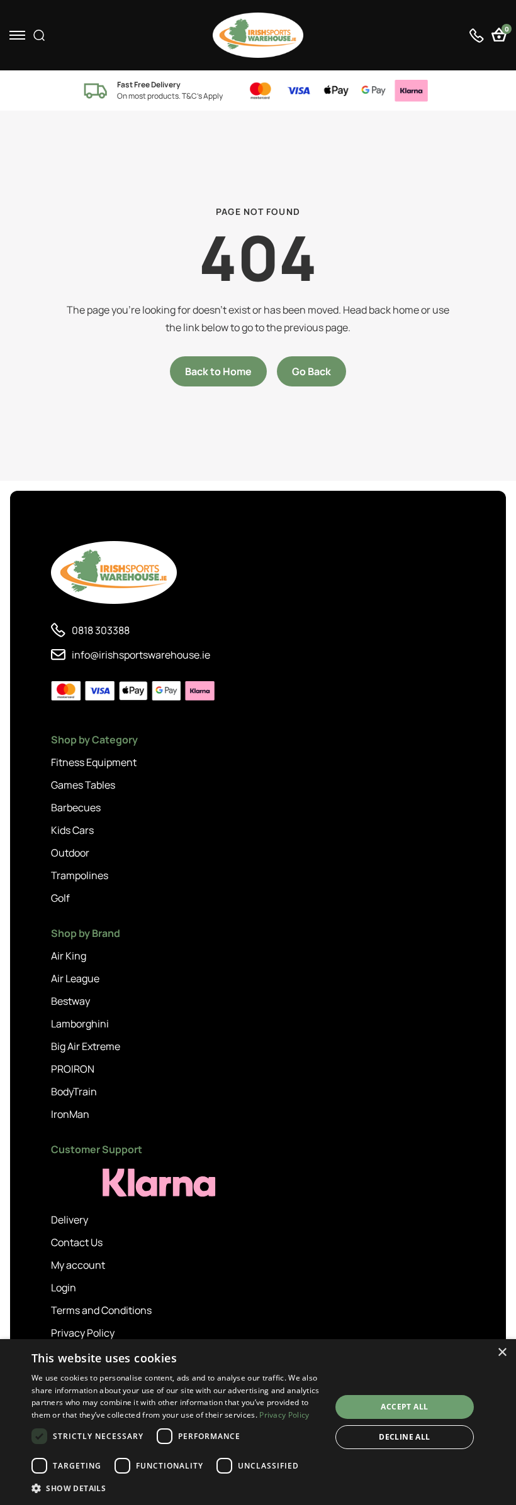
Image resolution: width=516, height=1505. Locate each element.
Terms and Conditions (101, 1310)
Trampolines (79, 875)
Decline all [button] (404, 1436)
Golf (60, 898)
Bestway (70, 1001)
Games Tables (83, 785)
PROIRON (72, 1069)
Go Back (311, 371)
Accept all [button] (404, 1406)
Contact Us (77, 1242)
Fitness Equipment (94, 762)
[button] (176, 1488)
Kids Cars (72, 830)
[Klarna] (107, 1183)
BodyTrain (74, 1091)
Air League (75, 978)
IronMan (70, 1114)
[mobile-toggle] (17, 35)
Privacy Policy (83, 1333)
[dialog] (258, 1422)
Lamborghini (80, 1024)
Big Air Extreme (85, 1046)
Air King (68, 956)
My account (78, 1265)
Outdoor (70, 853)
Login (63, 1287)
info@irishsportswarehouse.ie (141, 655)
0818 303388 (101, 630)
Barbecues (76, 807)
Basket (506, 30)
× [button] (502, 1352)
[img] (258, 35)
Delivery (69, 1220)
